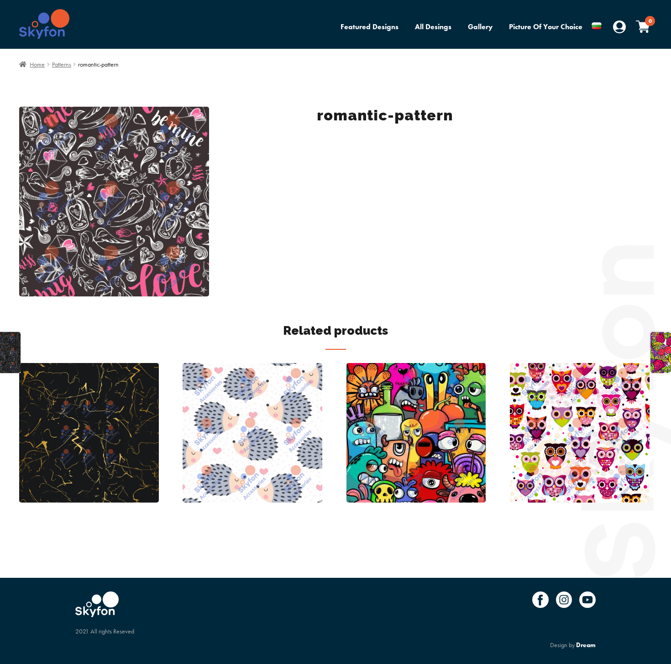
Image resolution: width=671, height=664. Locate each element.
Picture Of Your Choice (545, 26)
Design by (573, 645)
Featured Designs (369, 26)
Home (37, 64)
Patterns (61, 64)
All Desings (433, 26)
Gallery (480, 26)
